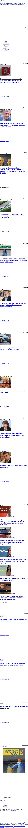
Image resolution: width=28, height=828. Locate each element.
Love (5, 823)
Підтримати (6, 49)
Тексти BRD (6, 44)
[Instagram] (13, 3)
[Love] (2, 3)
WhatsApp (22, 826)
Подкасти (5, 46)
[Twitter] (19, 4)
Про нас (5, 805)
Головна (5, 41)
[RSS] (23, 4)
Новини (5, 42)
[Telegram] (19, 3)
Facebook (15, 823)
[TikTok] (7, 4)
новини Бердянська (11, 810)
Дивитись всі (3, 602)
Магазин (5, 50)
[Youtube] (2, 4)
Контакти (5, 806)
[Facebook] (7, 3)
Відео (4, 45)
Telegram (13, 824)
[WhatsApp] (13, 4)
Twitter (7, 827)
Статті (4, 48)
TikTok (11, 826)
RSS (13, 827)
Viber (21, 824)
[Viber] (24, 3)
